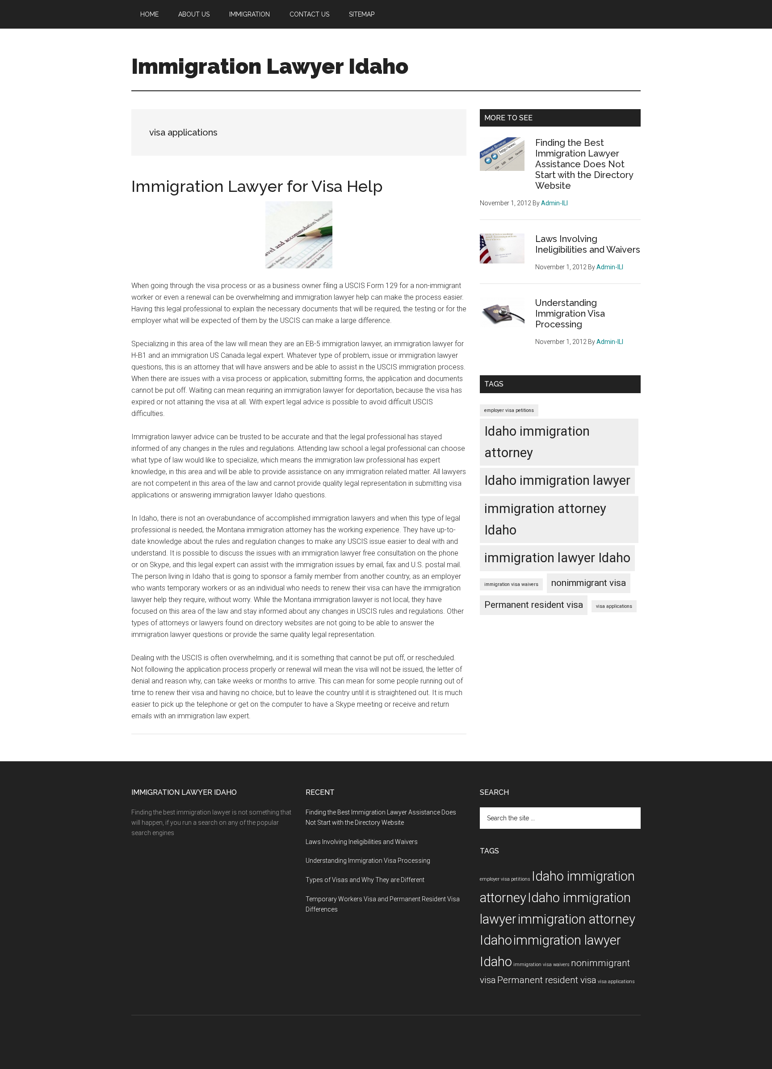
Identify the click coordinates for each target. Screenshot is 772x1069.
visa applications (614, 606)
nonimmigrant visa (588, 582)
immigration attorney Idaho (545, 519)
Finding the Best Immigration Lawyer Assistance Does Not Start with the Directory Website (584, 164)
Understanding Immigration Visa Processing (570, 313)
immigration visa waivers (511, 584)
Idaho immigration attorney (537, 442)
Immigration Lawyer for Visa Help (257, 186)
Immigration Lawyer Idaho (269, 66)
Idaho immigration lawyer (557, 480)
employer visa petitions (509, 410)
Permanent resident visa (533, 604)
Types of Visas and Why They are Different (365, 879)
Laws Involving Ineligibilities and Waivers (587, 244)
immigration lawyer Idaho (557, 557)
